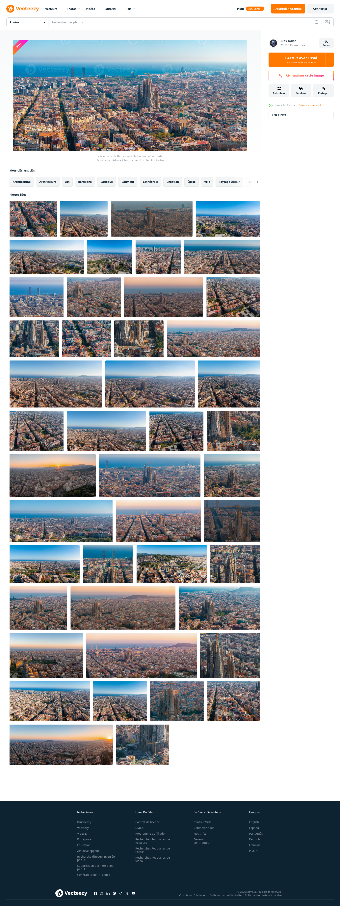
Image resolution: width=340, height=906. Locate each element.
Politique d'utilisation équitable (263, 895)
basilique (106, 182)
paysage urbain (229, 182)
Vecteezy (83, 828)
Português (256, 833)
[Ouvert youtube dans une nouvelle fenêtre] (133, 893)
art (67, 182)
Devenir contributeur (202, 841)
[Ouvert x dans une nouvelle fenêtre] (127, 893)
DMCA (139, 828)
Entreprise (84, 839)
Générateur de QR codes (93, 875)
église (192, 182)
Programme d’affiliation (150, 833)
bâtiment (127, 182)
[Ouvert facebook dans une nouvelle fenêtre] (95, 893)
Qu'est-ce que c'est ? (310, 105)
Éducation (84, 845)
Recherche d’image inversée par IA (96, 858)
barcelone (85, 182)
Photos (71, 9)
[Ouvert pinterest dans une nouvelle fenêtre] (114, 893)
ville (207, 182)
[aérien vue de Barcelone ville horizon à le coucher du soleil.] (84, 219)
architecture (47, 182)
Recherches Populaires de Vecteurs (152, 841)
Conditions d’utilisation (192, 895)
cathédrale (150, 182)
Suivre (326, 45)
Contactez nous (204, 828)
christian (173, 182)
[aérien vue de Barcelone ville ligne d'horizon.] (228, 219)
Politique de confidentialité (226, 895)
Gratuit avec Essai (301, 60)
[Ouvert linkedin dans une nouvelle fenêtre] (108, 893)
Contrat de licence (147, 822)
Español (254, 828)
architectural (22, 182)
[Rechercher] (316, 22)
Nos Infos (200, 833)
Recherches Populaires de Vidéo (152, 859)
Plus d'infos (279, 114)
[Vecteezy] (22, 9)
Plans (240, 9)
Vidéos (90, 9)
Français (254, 845)
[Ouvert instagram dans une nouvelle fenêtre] (101, 893)
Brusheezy (84, 822)
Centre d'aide (202, 822)
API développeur (88, 851)
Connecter (320, 9)
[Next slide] (254, 182)
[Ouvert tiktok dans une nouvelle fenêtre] (120, 893)
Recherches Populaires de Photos (152, 850)
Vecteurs (51, 9)
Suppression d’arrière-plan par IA (95, 867)
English (254, 822)
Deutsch (254, 839)
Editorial (110, 9)
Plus (128, 9)
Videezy (82, 833)
